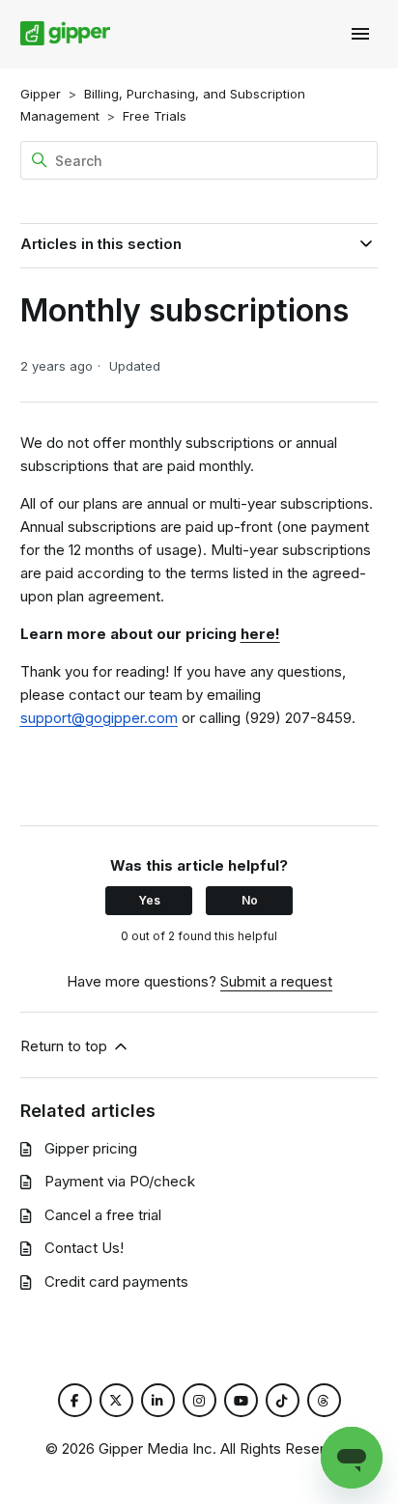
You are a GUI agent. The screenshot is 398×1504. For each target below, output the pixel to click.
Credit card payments (116, 1281)
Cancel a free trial (102, 1215)
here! (260, 634)
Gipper (40, 93)
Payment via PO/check (119, 1181)
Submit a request (276, 981)
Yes (149, 900)
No (250, 900)
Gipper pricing (90, 1148)
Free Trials (154, 116)
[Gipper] (65, 33)
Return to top (65, 1046)
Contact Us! (84, 1248)
